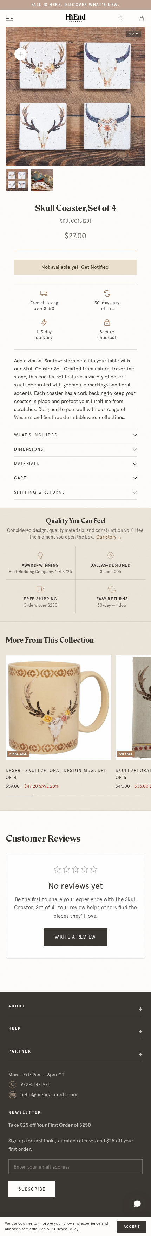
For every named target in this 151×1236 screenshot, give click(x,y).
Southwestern (59, 417)
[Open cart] (142, 18)
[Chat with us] (137, 1204)
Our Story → (109, 537)
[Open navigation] (9, 18)
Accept (132, 1226)
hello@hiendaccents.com (48, 1094)
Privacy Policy (66, 1229)
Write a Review (75, 937)
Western (23, 417)
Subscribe (32, 1189)
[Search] (120, 18)
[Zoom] (20, 54)
